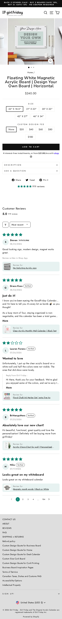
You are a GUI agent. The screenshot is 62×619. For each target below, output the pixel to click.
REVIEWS (7, 528)
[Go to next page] (49, 499)
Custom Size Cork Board (13, 558)
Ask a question (15, 171)
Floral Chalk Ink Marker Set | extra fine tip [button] (31, 397)
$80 (50, 129)
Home (30, 72)
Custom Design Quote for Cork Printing (20, 563)
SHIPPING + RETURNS (13, 536)
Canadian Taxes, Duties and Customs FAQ (21, 576)
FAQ (4, 532)
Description (12, 165)
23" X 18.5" (15, 109)
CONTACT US (8, 519)
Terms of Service (10, 571)
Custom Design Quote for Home (17, 550)
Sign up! (8, 594)
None (11, 129)
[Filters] (5, 225)
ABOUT (5, 523)
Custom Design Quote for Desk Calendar (21, 554)
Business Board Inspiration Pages (17, 567)
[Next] (58, 41)
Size (31, 104)
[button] (25, 186)
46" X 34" (38, 116)
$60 (41, 129)
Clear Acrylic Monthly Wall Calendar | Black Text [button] (35, 330)
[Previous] (3, 41)
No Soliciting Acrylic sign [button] (24, 268)
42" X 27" (22, 116)
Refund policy (8, 541)
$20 (22, 129)
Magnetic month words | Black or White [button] (31, 489)
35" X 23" (47, 109)
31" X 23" (31, 109)
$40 (31, 129)
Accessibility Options (12, 580)
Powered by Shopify (31, 616)
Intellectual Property (11, 585)
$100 (30, 137)
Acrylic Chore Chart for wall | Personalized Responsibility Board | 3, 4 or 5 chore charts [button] (33, 446)
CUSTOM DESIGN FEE (31, 124)
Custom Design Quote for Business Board (21, 545)
